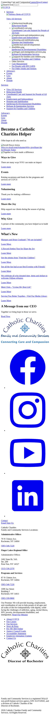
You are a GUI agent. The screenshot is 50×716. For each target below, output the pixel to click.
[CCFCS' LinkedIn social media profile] (27, 516)
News (38, 2)
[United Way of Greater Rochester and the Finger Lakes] (25, 694)
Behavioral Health (19, 26)
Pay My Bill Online (14, 629)
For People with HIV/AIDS (23, 66)
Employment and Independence (25, 37)
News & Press (12, 626)
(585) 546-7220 (7, 546)
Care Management (19, 64)
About (9, 78)
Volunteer (22, 147)
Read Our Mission (20, 615)
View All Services (14, 89)
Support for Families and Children (26, 59)
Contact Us (11, 638)
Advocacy (10, 71)
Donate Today (10, 150)
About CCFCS (12, 619)
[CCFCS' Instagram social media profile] (27, 430)
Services (9, 12)
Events (9, 73)
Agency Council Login (16, 631)
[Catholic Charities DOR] (25, 661)
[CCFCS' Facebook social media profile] (27, 388)
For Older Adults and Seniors (24, 68)
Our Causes (11, 621)
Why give (30, 147)
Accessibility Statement (16, 633)
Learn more (6, 167)
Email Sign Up (7, 523)
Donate (9, 80)
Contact (44, 2)
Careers (33, 2)
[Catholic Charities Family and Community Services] (5, 7)
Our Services (11, 624)
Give (8, 76)
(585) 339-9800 (7, 598)
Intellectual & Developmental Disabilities (29, 49)
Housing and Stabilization (22, 42)
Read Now (5, 316)
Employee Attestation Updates (19, 636)
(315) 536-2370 (7, 568)
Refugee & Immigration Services (25, 54)
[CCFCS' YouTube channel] (27, 473)
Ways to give (6, 147)
